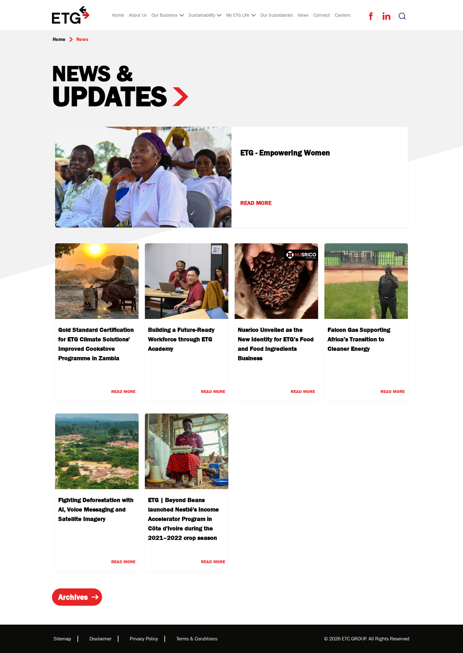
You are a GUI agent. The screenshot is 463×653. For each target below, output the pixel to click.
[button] (167, 15)
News (303, 15)
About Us (138, 15)
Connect (321, 15)
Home (118, 15)
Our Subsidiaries (276, 15)
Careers (343, 15)
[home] (71, 15)
